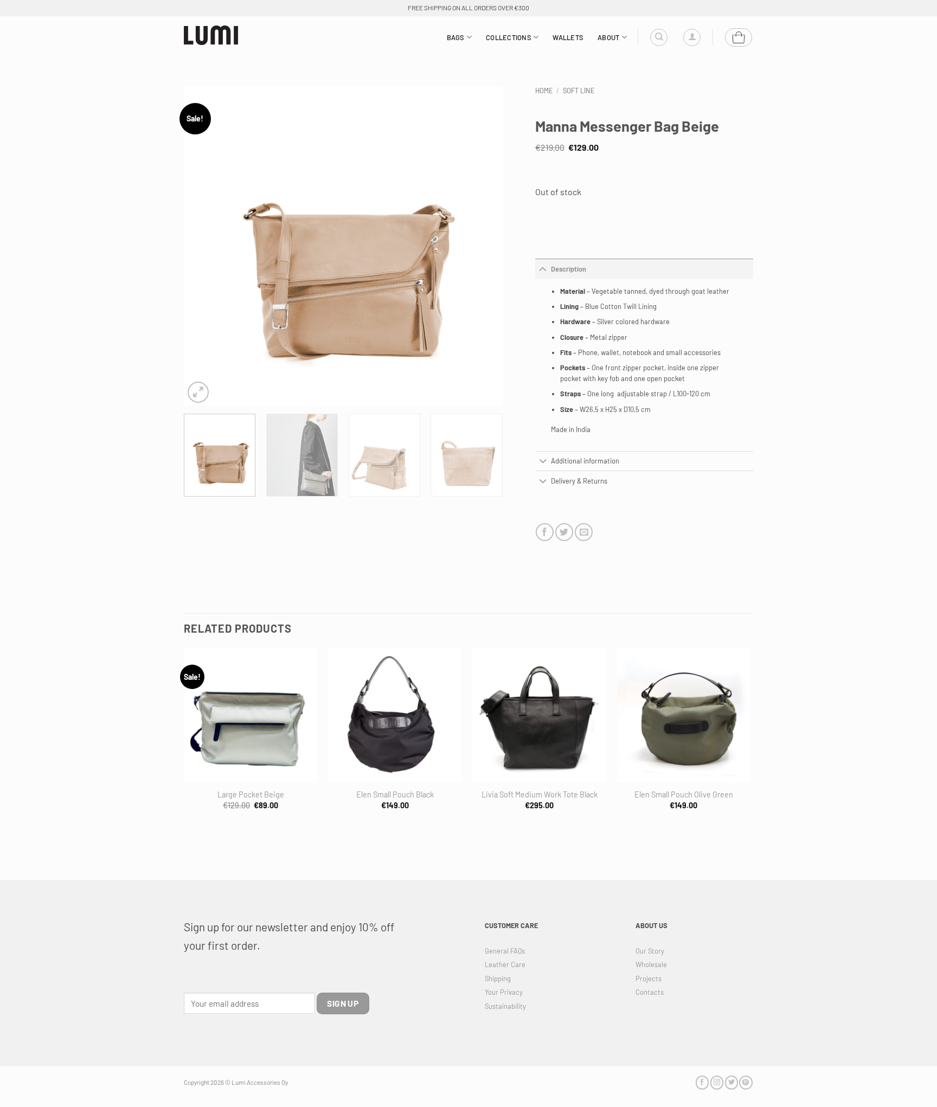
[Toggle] (543, 268)
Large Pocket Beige (250, 794)
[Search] (659, 37)
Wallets (568, 37)
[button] (692, 37)
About (608, 37)
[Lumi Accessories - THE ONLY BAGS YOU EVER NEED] (211, 35)
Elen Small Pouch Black (395, 794)
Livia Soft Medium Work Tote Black (540, 794)
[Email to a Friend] (584, 532)
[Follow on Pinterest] (745, 1082)
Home (544, 90)
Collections (508, 37)
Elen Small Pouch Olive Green (683, 794)
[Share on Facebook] (545, 532)
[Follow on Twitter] (731, 1082)
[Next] (482, 246)
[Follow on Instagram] (716, 1082)
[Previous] (204, 246)
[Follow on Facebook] (702, 1082)
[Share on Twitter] (564, 532)
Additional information (585, 460)
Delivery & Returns (579, 481)
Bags (456, 37)
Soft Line (579, 90)
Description (568, 269)
